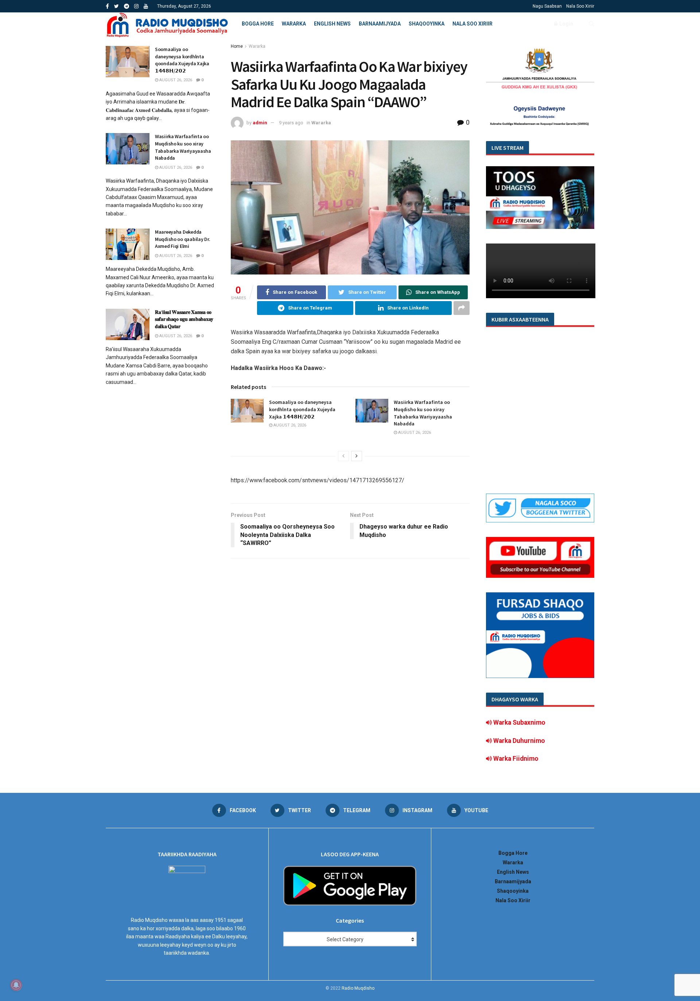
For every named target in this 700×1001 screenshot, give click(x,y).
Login (565, 24)
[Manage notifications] (16, 985)
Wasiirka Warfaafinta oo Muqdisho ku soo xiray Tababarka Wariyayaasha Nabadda (423, 413)
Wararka (294, 24)
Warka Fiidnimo (515, 758)
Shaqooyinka (426, 24)
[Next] (356, 456)
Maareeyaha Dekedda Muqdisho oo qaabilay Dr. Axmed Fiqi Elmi (182, 239)
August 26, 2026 (289, 425)
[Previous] (343, 456)
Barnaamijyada (380, 24)
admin (260, 122)
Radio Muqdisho (358, 988)
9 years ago (291, 122)
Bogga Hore (258, 24)
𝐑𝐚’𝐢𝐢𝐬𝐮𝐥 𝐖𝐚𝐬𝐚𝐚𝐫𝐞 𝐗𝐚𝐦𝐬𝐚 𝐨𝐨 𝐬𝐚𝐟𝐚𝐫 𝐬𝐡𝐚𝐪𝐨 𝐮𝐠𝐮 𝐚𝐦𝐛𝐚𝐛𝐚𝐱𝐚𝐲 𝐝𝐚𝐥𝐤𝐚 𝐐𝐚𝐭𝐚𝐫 (184, 319)
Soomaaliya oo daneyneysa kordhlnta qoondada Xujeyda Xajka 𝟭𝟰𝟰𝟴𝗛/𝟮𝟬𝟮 (302, 409)
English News (332, 24)
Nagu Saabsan (547, 6)
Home (237, 46)
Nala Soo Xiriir (580, 6)
